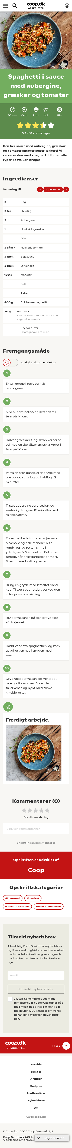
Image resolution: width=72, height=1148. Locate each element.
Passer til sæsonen (17, 906)
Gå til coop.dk (36, 1116)
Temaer (36, 1071)
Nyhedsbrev (36, 1100)
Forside (36, 1064)
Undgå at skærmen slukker (39, 362)
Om (36, 1107)
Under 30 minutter (48, 906)
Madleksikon (36, 1093)
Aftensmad (12, 898)
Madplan (36, 1086)
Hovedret (33, 898)
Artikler (36, 1079)
